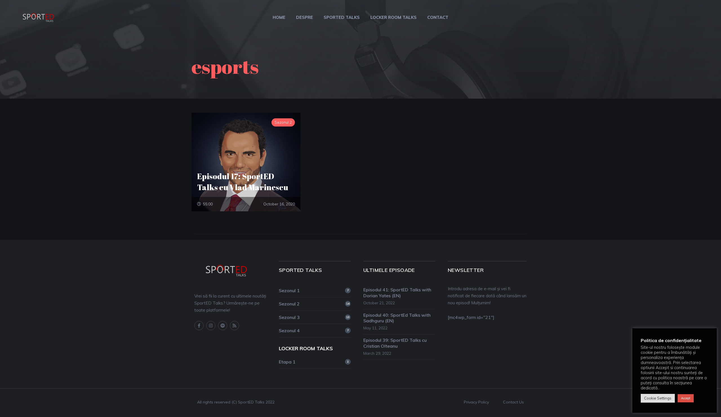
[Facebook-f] (199, 325)
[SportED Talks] (38, 16)
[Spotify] (222, 325)
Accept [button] (685, 398)
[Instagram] (210, 325)
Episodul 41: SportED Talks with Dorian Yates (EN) (397, 292)
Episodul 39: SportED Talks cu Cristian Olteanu (395, 343)
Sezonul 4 (314, 330)
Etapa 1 (314, 362)
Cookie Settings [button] (657, 398)
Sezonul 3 (314, 317)
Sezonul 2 (314, 304)
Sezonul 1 (314, 290)
